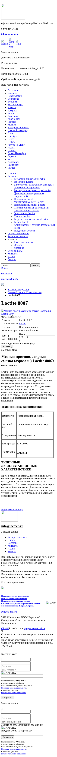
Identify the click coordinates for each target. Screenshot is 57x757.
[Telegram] (18, 43)
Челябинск (13, 164)
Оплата (12, 540)
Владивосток (15, 96)
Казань (11, 113)
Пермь (11, 141)
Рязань (11, 147)
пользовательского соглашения (13, 693)
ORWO (5, 628)
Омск (10, 133)
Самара (12, 150)
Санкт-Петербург (17, 153)
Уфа (10, 159)
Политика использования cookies (15, 601)
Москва (12, 124)
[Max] (11, 43)
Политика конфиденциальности (15, 596)
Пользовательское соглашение (14, 599)
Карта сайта (9, 611)
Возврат (12, 551)
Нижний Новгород (18, 130)
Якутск (11, 167)
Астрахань (13, 90)
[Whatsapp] (4, 43)
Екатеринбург (15, 104)
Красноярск (14, 118)
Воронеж (12, 101)
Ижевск (12, 107)
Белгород (13, 93)
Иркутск (12, 110)
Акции (11, 548)
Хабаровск (13, 162)
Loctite (22, 323)
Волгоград (13, 98)
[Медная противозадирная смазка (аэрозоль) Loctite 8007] (28, 313)
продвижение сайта (34, 628)
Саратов (12, 156)
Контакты (13, 545)
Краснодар (13, 116)
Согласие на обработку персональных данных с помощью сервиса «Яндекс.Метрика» (21, 604)
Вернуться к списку (12, 509)
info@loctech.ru (9, 34)
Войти (4, 268)
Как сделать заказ (17, 537)
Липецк (12, 121)
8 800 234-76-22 (9, 28)
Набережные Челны (18, 127)
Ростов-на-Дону (16, 144)
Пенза (11, 139)
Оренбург (13, 136)
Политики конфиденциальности (13, 688)
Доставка (13, 542)
